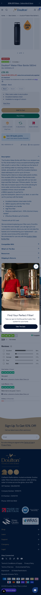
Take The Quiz (20, 327)
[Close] (36, 266)
